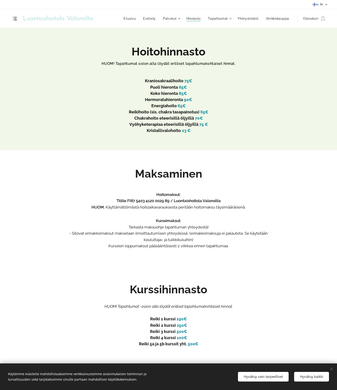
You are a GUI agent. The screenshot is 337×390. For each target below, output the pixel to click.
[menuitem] (130, 18)
